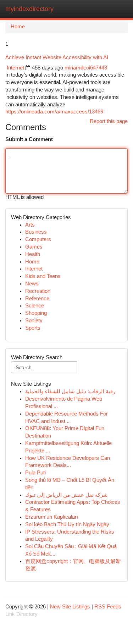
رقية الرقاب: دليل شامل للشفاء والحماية (70, 391)
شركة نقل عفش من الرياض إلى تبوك (66, 495)
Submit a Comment (29, 139)
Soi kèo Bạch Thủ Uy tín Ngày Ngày (67, 524)
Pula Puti (35, 472)
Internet (15, 68)
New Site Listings (70, 606)
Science (34, 305)
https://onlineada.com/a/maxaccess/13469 (54, 112)
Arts (30, 225)
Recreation (37, 291)
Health (32, 254)
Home (18, 26)
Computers (38, 239)
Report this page (109, 121)
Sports (32, 328)
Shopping (36, 313)
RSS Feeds (107, 606)
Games (34, 247)
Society (34, 320)
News (32, 283)
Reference (37, 298)
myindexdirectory (29, 8)
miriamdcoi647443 (86, 68)
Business (36, 232)
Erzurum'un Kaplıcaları (51, 517)
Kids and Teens (43, 276)
